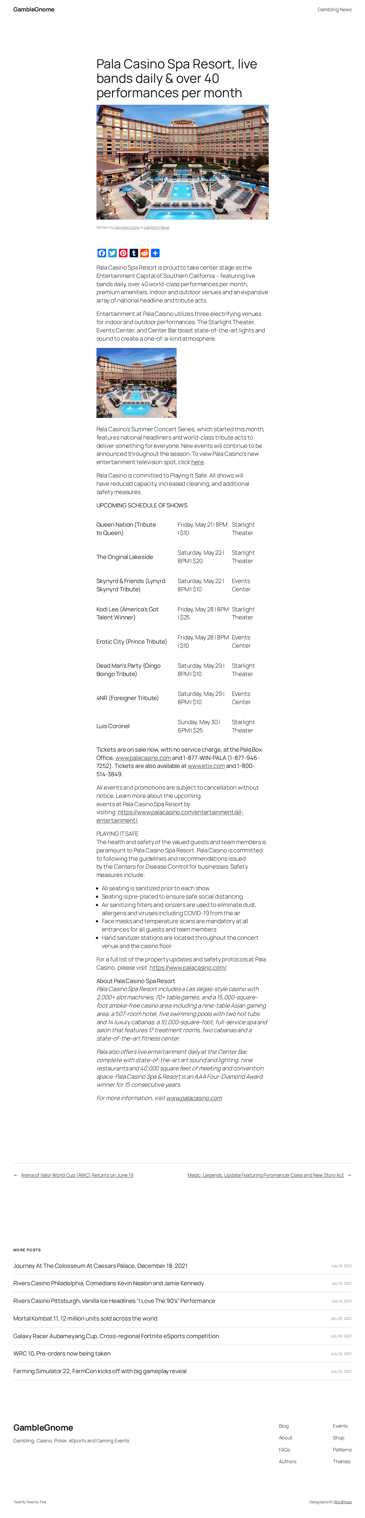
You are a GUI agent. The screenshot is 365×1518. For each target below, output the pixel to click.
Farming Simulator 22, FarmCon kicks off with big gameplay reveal (100, 1371)
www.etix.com (206, 766)
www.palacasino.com (143, 758)
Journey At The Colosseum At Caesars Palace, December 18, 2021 (100, 1266)
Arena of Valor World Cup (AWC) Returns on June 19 (77, 1175)
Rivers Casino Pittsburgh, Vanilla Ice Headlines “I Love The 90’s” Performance (114, 1301)
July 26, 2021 (341, 1318)
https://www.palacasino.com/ (188, 968)
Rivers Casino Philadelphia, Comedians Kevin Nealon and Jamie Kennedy (108, 1283)
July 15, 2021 (342, 1283)
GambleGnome (34, 9)
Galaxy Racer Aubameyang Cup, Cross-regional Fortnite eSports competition (116, 1336)
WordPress (343, 1501)
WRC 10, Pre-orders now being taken (62, 1353)
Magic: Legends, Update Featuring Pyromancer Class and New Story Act (266, 1175)
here (197, 462)
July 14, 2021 (342, 1300)
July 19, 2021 (341, 1265)
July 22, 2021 (341, 1353)
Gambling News (157, 227)
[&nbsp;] (117, 812)
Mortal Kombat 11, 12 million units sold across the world (85, 1318)
